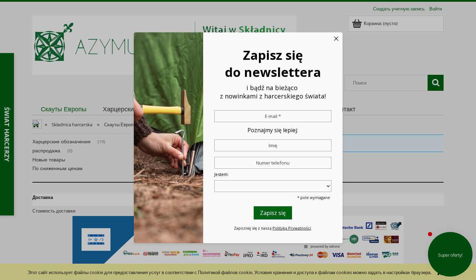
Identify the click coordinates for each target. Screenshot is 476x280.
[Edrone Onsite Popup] (238, 140)
